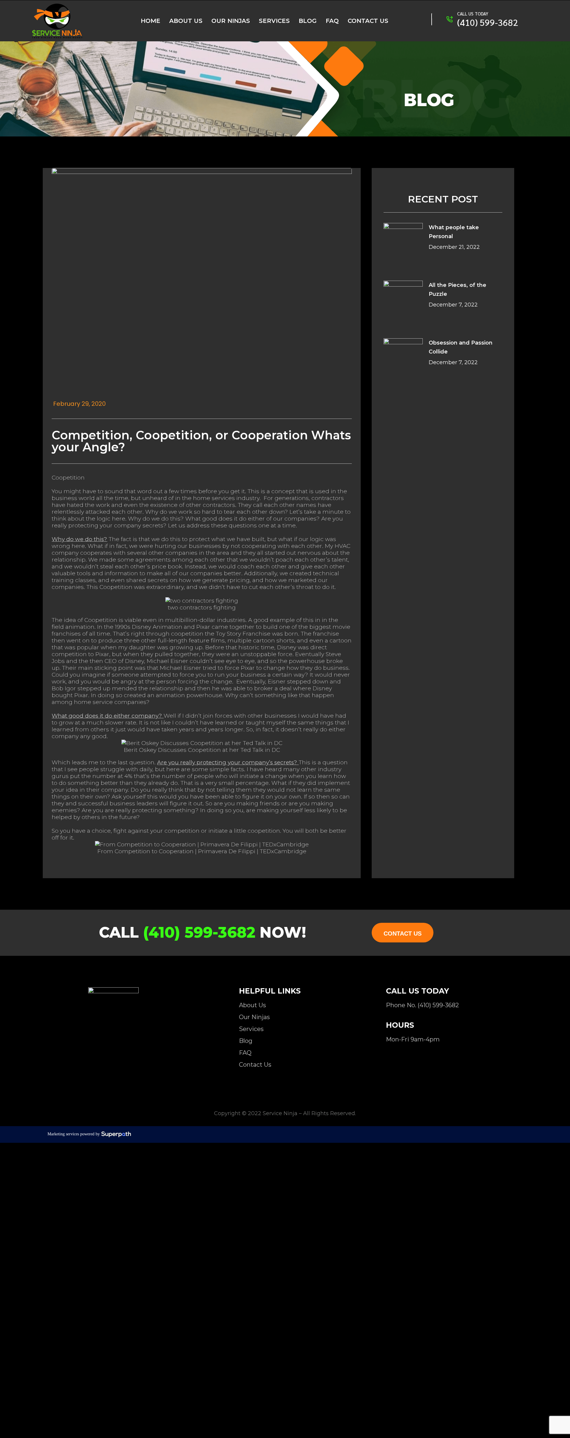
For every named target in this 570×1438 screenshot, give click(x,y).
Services (274, 20)
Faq (332, 20)
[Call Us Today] (449, 19)
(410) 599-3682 (487, 22)
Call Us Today (472, 13)
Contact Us (368, 20)
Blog (308, 20)
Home (150, 20)
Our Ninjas (230, 20)
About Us (185, 20)
